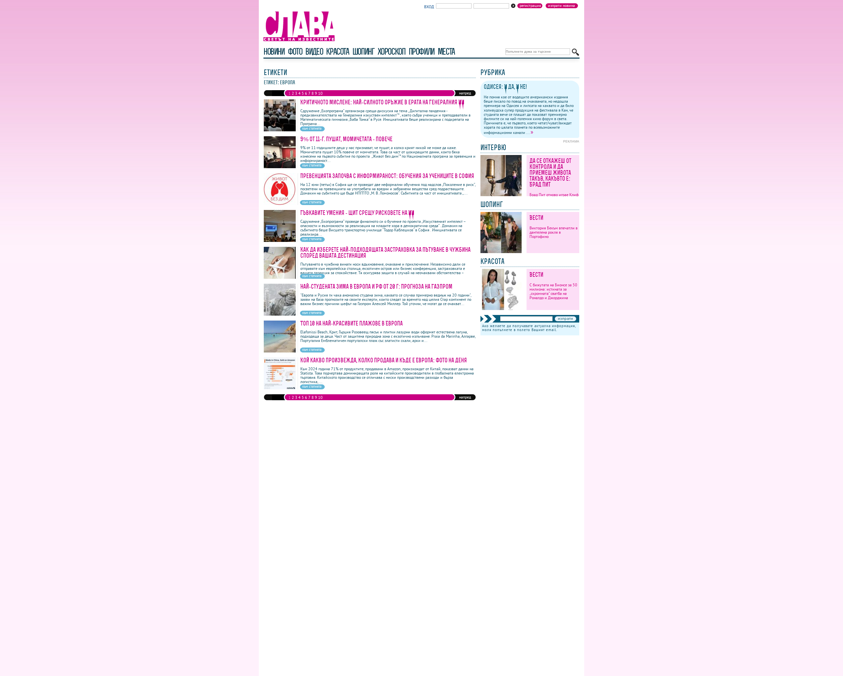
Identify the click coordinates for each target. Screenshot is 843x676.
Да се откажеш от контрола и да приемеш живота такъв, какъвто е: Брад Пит (550, 172)
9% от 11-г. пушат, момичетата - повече (346, 139)
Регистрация (530, 5)
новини (274, 51)
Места (446, 51)
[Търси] (575, 52)
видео (314, 51)
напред (465, 93)
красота (337, 51)
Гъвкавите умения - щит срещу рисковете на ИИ (357, 213)
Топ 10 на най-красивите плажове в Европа (351, 323)
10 (320, 93)
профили (421, 51)
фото (295, 51)
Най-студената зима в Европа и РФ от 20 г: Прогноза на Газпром (376, 286)
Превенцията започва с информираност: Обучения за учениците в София (387, 176)
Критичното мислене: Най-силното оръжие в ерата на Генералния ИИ (382, 102)
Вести (536, 217)
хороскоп (391, 51)
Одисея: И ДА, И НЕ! (505, 87)
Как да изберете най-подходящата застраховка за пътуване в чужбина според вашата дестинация (385, 252)
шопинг (363, 51)
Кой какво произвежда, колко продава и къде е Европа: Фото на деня (383, 360)
